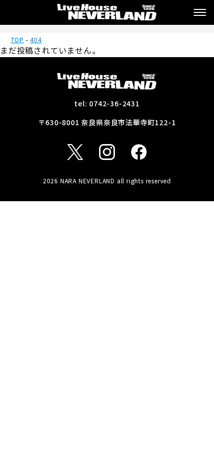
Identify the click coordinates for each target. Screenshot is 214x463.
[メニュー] (200, 12)
